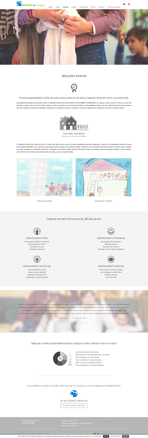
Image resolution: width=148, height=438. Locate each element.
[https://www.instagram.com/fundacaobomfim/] (108, 422)
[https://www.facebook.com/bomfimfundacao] (101, 422)
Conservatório (83, 7)
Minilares (65, 7)
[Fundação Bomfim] (31, 3)
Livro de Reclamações (85, 433)
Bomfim (50, 7)
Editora (93, 7)
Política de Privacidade (113, 7)
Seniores (73, 7)
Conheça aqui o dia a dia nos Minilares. (74, 136)
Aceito (106, 436)
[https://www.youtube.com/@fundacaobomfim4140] (104, 422)
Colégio (58, 7)
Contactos (101, 7)
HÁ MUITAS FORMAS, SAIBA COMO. (74, 405)
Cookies (125, 436)
